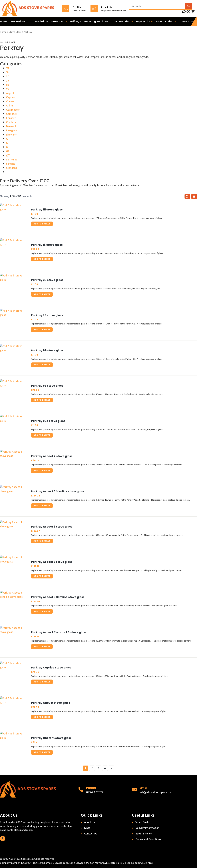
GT (8, 151)
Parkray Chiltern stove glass (51, 738)
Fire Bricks (57, 21)
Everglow (11, 130)
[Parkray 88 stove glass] (14, 358)
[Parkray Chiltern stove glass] (14, 745)
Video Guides (164, 21)
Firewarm (11, 134)
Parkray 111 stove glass (47, 209)
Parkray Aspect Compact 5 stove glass (58, 632)
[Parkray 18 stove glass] (14, 252)
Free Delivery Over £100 (25, 181)
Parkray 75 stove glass (47, 315)
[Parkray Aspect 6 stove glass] (14, 569)
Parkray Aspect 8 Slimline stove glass (57, 597)
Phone (91, 788)
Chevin (10, 101)
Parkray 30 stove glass (47, 280)
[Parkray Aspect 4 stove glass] (14, 464)
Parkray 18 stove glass (47, 245)
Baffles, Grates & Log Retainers (89, 21)
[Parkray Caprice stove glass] (14, 675)
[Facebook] (2, 838)
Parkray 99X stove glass (48, 421)
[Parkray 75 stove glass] (14, 323)
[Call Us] (66, 8)
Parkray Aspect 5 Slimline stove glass (57, 491)
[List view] (194, 196)
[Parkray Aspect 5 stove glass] (14, 534)
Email (144, 788)
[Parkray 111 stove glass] (14, 217)
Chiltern (10, 105)
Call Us (77, 7)
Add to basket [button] (42, 223)
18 (7, 72)
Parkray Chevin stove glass (50, 703)
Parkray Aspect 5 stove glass (51, 526)
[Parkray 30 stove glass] (14, 287)
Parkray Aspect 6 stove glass (51, 562)
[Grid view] (187, 196)
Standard (11, 168)
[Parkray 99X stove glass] (14, 428)
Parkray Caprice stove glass (51, 667)
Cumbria (11, 122)
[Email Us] (94, 8)
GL (7, 147)
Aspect (10, 93)
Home (3, 21)
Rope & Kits (143, 21)
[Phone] (80, 789)
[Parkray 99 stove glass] (14, 393)
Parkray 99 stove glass (47, 386)
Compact (11, 114)
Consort (11, 118)
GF (7, 143)
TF (7, 172)
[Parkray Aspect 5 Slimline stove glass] (14, 499)
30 (7, 76)
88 (7, 85)
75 (7, 80)
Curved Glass (40, 21)
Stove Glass (17, 21)
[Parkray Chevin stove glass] (14, 710)
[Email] (134, 789)
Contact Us (186, 21)
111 (7, 68)
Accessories (122, 21)
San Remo (12, 159)
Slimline (10, 164)
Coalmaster (13, 110)
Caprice (10, 97)
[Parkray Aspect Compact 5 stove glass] (14, 640)
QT (8, 155)
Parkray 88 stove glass (47, 350)
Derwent (11, 126)
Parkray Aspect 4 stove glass (51, 456)
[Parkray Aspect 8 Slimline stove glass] (14, 604)
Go (188, 6)
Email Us (106, 7)
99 (7, 89)
